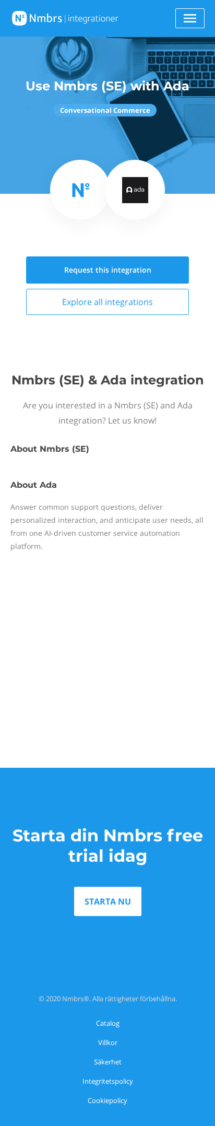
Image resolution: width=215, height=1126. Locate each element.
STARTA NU (108, 901)
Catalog (108, 1023)
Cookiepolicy (107, 1100)
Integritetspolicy (107, 1081)
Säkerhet (108, 1061)
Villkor (107, 1042)
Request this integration (107, 270)
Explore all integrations (107, 302)
